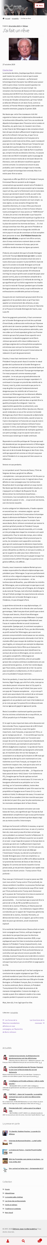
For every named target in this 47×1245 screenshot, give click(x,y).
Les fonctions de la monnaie (37, 1021)
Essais (7, 1189)
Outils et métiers (11, 1205)
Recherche (23, 1241)
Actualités (15, 18)
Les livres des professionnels (15, 1201)
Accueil (7, 18)
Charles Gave (8, 70)
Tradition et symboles (13, 1209)
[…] (40, 1062)
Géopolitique (9, 1193)
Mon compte (8, 1241)
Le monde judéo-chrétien (14, 1197)
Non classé (9, 1213)
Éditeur (25, 26)
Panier (36, 1239)
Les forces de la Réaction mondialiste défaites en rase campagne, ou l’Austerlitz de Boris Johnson (13, 1026)
